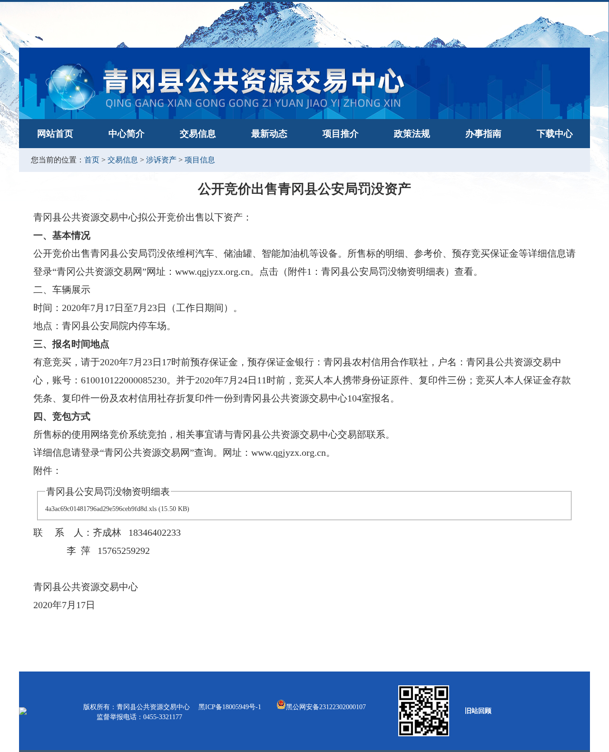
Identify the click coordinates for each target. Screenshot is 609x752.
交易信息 (198, 134)
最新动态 (269, 134)
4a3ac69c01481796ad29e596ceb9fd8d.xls (101, 508)
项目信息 (200, 160)
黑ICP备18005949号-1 (230, 707)
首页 (91, 160)
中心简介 (126, 134)
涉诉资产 (161, 160)
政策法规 (412, 134)
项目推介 (341, 134)
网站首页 (55, 134)
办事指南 (483, 134)
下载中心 (555, 134)
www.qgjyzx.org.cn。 (217, 271)
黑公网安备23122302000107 (326, 707)
